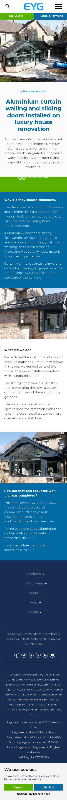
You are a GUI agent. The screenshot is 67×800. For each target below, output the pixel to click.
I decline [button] (48, 787)
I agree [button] (18, 787)
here (31, 550)
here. (32, 538)
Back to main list (34, 91)
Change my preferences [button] (33, 794)
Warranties (38, 176)
